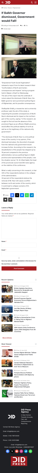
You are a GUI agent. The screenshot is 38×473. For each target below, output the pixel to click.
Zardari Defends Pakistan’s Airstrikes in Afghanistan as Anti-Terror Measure (23, 364)
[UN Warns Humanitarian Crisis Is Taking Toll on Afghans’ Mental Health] (7, 318)
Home (5, 8)
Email (4, 250)
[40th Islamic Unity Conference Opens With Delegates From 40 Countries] (7, 328)
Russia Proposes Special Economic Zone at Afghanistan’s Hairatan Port (25, 300)
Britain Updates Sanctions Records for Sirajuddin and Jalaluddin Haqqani (23, 290)
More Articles (7, 338)
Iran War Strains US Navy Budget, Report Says (22, 309)
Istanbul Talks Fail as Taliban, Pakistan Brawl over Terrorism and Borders (24, 395)
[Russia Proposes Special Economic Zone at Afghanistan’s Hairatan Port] (7, 299)
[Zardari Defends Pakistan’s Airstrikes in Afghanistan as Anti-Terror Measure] (7, 363)
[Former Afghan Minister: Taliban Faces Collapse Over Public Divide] (7, 353)
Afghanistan (16, 8)
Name (4, 241)
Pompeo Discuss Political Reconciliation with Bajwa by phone (24, 374)
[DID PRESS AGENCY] (8, 2)
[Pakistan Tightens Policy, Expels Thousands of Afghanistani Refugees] (7, 383)
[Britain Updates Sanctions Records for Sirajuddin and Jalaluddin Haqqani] (7, 289)
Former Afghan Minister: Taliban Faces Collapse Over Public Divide (25, 354)
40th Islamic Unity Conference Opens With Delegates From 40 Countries (25, 329)
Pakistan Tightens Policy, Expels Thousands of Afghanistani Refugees (23, 385)
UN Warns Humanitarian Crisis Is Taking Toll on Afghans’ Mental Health (24, 319)
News (10, 8)
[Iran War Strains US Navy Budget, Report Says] (7, 309)
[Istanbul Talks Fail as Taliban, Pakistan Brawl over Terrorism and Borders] (7, 393)
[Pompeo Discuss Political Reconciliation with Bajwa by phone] (7, 373)
